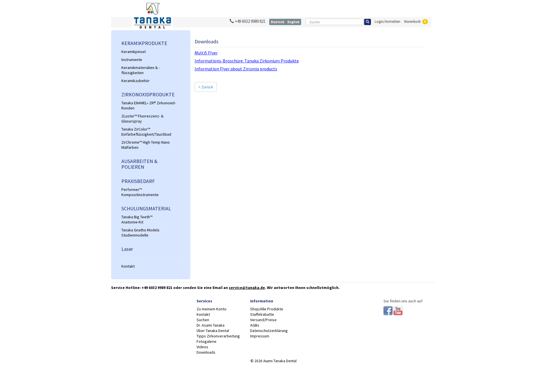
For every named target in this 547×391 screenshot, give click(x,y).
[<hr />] (150, 257)
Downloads (206, 352)
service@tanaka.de (247, 287)
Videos (202, 346)
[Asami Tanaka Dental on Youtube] (398, 310)
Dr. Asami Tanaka (210, 325)
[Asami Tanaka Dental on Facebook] (388, 310)
